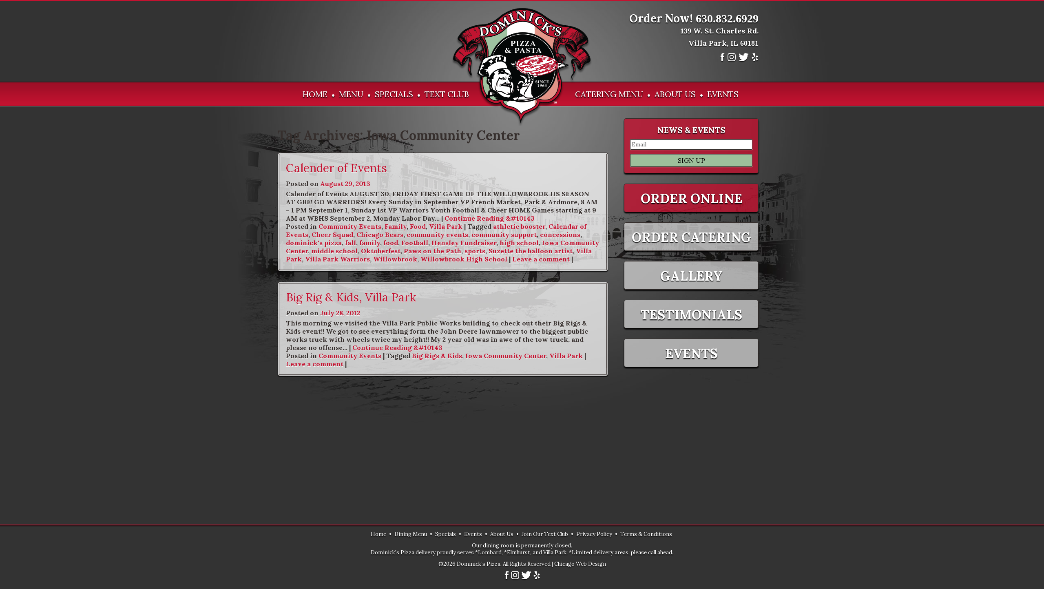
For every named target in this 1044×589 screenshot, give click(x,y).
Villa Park (445, 226)
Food (418, 226)
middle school (334, 251)
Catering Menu (609, 94)
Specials (394, 94)
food (390, 243)
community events (437, 234)
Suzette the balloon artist (531, 251)
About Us (675, 94)
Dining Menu (410, 534)
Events (723, 94)
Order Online (691, 198)
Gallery (691, 276)
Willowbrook (395, 259)
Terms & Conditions (646, 534)
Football (414, 243)
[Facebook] (722, 59)
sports (474, 251)
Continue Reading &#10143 (490, 218)
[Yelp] (755, 59)
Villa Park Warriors (337, 259)
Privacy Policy (594, 534)
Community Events (350, 226)
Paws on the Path (432, 251)
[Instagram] (731, 59)
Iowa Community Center (505, 356)
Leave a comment (541, 259)
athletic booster (519, 226)
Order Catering (691, 237)
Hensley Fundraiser (463, 243)
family (369, 243)
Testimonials (691, 314)
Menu (351, 94)
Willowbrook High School (463, 259)
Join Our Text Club (545, 534)
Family (396, 226)
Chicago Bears (379, 234)
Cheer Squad (332, 234)
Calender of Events (336, 168)
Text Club (447, 94)
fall (350, 243)
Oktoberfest (380, 251)
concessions (560, 234)
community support (504, 234)
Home (315, 94)
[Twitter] (743, 59)
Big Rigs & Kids (437, 356)
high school (519, 243)
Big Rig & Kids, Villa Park (351, 297)
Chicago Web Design (580, 563)
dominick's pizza (314, 243)
